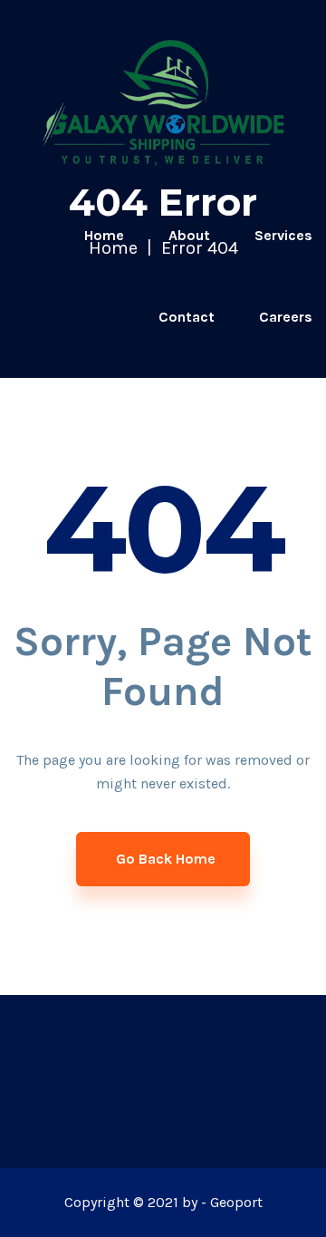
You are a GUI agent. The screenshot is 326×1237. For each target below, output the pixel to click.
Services (283, 235)
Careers (285, 316)
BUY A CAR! (274, 398)
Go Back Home (166, 858)
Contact (186, 316)
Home (104, 235)
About (189, 235)
